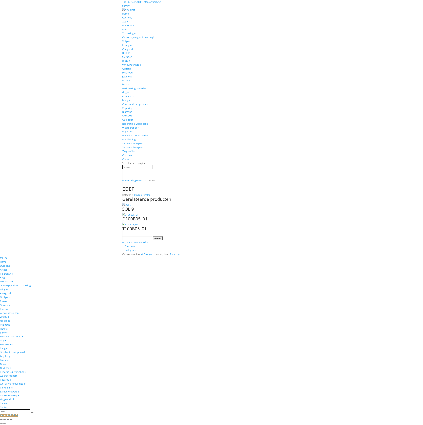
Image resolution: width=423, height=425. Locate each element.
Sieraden (127, 56)
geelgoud (127, 76)
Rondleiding (129, 139)
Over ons (127, 17)
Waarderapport (130, 127)
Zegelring (127, 108)
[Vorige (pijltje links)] (1, 423)
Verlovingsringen (131, 64)
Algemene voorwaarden (135, 242)
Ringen (126, 60)
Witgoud (127, 41)
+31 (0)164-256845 (132, 1)
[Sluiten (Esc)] (11, 419)
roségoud (127, 72)
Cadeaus (127, 155)
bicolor (126, 84)
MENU (3, 257)
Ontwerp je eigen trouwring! (138, 37)
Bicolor (126, 52)
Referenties (128, 25)
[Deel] (8, 419)
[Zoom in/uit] (1, 419)
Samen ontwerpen (132, 143)
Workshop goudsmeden (135, 135)
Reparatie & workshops (135, 123)
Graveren (127, 115)
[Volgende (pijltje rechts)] (4, 423)
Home (125, 13)
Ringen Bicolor (139, 180)
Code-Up (175, 254)
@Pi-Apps (146, 254)
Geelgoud (127, 49)
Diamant (127, 111)
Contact (126, 159)
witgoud (126, 68)
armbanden (128, 96)
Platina (126, 80)
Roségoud (127, 45)
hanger (126, 100)
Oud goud (127, 119)
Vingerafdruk (129, 151)
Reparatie (127, 131)
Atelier (126, 21)
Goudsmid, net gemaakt (135, 104)
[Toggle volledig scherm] (4, 419)
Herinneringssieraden (134, 88)
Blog (124, 29)
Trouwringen (129, 33)
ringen (126, 92)
